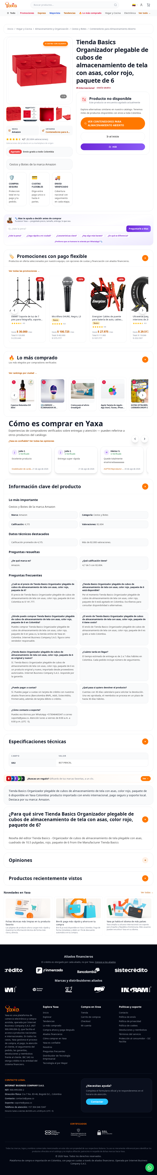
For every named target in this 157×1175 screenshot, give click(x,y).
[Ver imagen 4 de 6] (63, 114)
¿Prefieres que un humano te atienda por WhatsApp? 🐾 (78, 241)
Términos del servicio (130, 1034)
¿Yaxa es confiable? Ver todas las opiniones (31, 440)
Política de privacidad (130, 1021)
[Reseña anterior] (135, 439)
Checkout (85, 1021)
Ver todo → (145, 13)
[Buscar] (115, 4)
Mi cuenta (86, 1025)
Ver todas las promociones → (24, 270)
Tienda (84, 1012)
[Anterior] (14, 395)
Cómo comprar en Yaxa (55, 1038)
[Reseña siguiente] (144, 439)
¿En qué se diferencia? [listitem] (118, 235)
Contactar (97, 1101)
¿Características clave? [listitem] (66, 235)
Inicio (10, 28)
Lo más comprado (52, 1025)
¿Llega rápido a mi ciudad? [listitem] (39, 235)
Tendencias (69, 13)
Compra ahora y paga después (59, 1029)
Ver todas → (147, 892)
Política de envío (127, 1016)
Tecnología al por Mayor (55, 1063)
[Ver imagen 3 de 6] (46, 114)
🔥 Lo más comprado (90, 13)
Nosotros (47, 1047)
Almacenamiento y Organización (52, 28)
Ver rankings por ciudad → (23, 373)
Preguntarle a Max (138, 228)
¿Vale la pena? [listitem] (14, 235)
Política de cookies (128, 1025)
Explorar (47, 1016)
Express (42, 13)
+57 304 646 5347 (37, 1107)
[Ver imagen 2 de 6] (30, 114)
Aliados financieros (52, 1034)
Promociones (27, 13)
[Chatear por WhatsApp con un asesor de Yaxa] (149, 1167)
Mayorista (55, 13)
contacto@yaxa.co (25, 1098)
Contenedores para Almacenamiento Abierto (113, 28)
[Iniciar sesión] (141, 4)
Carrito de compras (91, 1016)
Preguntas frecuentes (54, 1051)
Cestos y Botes (79, 28)
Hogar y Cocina (113, 13)
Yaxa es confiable (51, 1042)
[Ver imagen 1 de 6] (13, 114)
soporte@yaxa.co (23, 1102)
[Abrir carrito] (148, 5)
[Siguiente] (142, 395)
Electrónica (130, 13)
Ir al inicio (113, 136)
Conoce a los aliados (105, 962)
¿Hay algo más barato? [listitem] (92, 235)
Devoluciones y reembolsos (133, 1029)
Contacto (123, 1012)
